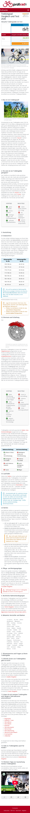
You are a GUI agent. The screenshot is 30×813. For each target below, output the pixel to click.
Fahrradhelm (7, 724)
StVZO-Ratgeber (9, 607)
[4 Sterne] (27, 13)
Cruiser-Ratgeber (12, 691)
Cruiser (19, 194)
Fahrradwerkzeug (9, 730)
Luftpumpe (7, 736)
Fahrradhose (7, 722)
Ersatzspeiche (8, 734)
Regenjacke (7, 718)
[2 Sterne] (24, 13)
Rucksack (6, 725)
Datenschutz (6, 810)
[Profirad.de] (16, 4)
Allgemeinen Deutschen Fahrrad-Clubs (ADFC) (13, 612)
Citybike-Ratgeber (11, 677)
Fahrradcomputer (9, 727)
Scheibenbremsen (6, 356)
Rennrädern (19, 485)
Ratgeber (24, 810)
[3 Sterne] (25, 13)
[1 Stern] (23, 13)
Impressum (18, 810)
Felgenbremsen (5, 351)
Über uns (12, 810)
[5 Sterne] (28, 13)
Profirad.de (15, 808)
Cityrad (19, 138)
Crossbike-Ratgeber (6, 586)
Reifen (9, 476)
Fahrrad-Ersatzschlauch (10, 732)
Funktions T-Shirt (9, 720)
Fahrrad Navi (7, 729)
